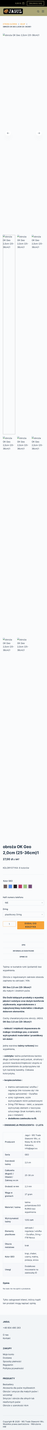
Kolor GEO (8, 881)
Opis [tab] (23, 945)
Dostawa (7, 1357)
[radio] (5, 886)
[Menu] (43, 11)
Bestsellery (8, 1384)
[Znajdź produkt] (38, 11)
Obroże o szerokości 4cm (15, 1405)
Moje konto (8, 1354)
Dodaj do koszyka (31, 925)
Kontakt (6, 1338)
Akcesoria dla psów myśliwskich (19, 1388)
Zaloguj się (35, 3)
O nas (5, 1334)
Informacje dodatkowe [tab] (23, 951)
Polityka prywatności (13, 1368)
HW (4, 1426)
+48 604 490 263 (12, 1327)
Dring (5, 909)
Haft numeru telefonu (13, 897)
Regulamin (8, 1365)
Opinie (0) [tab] (23, 957)
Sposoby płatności (12, 1361)
